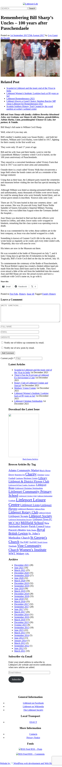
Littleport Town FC (42, 519)
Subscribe (16, 679)
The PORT (24, 542)
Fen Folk (14, 294)
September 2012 (21, 646)
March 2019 (19, 591)
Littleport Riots (39, 509)
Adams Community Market (24, 470)
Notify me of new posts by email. (19, 348)
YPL (27, 553)
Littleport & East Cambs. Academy (22, 485)
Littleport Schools (45, 513)
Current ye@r (8, 358)
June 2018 (19, 599)
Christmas (40, 475)
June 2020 (19, 578)
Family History (49, 294)
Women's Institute (32, 550)
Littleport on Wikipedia (33, 706)
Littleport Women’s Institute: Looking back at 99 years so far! (31, 394)
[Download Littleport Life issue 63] (24, 456)
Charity (31, 474)
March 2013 (19, 643)
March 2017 (19, 612)
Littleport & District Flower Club (29, 481)
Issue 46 (30, 294)
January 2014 (20, 640)
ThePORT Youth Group (38, 542)
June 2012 (19, 648)
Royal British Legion (27, 531)
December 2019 (21, 583)
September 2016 (21, 617)
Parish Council (36, 526)
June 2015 (19, 630)
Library (42, 478)
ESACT (33, 722)
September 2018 (21, 596)
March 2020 (19, 580)
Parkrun (47, 527)
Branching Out (20, 475)
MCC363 (14, 523)
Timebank (13, 546)
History (22, 294)
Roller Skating (31, 530)
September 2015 (21, 627)
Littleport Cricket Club (28, 496)
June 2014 (19, 638)
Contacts (33, 734)
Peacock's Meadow (17, 530)
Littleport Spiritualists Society (20, 519)
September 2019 (21, 586)
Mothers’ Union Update (25, 388)
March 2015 (19, 633)
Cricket (47, 475)
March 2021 (19, 570)
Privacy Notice (33, 737)
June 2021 (19, 567)
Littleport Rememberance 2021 (20, 98)
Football (12, 478)
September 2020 (21, 575)
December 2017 (21, 604)
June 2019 (19, 588)
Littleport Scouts (18, 516)
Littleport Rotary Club (23, 512)
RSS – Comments (36, 754)
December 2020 (21, 573)
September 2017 (21, 606)
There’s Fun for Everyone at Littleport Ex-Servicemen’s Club (31, 376)
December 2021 (21, 565)
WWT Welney (17, 553)
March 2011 (19, 651)
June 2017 (19, 609)
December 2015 (21, 622)
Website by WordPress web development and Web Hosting (28, 763)
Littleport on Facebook (33, 703)
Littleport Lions (30, 505)
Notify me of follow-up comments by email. (24, 342)
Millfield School (32, 523)
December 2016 (21, 614)
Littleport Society (40, 516)
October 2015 (20, 625)
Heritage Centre (31, 478)
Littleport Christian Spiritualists (28, 401)
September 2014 (21, 635)
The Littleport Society (33, 710)
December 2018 (21, 593)
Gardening (19, 478)
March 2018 (19, 601)
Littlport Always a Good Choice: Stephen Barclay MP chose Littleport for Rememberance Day (31, 102)
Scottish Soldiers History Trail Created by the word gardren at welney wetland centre (29, 107)
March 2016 (19, 619)
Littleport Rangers (26, 509)
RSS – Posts (36, 749)
